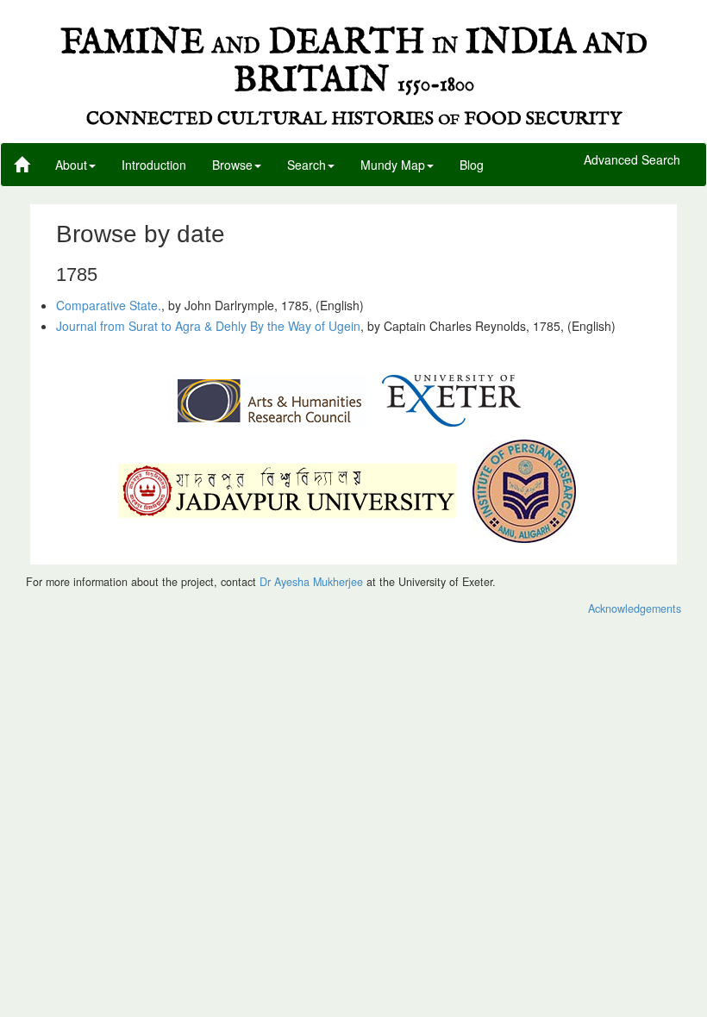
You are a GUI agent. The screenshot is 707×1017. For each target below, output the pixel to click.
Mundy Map (392, 164)
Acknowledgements (634, 608)
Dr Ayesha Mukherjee (311, 582)
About (71, 164)
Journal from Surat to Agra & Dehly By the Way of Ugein (208, 325)
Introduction (154, 164)
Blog (472, 164)
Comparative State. (108, 305)
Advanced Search (632, 160)
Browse (232, 164)
